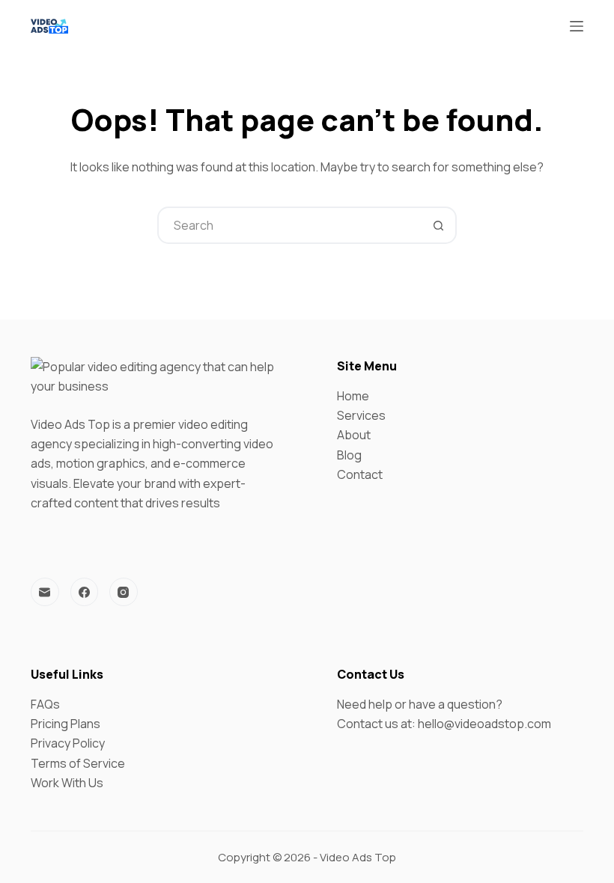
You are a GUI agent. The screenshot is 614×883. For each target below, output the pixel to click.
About (354, 435)
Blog (349, 455)
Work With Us (67, 782)
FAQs (45, 704)
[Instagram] (123, 592)
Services (361, 415)
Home (353, 396)
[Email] (45, 592)
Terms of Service (78, 763)
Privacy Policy (68, 743)
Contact (360, 474)
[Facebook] (84, 592)
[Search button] (438, 225)
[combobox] (290, 225)
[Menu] (576, 26)
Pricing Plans (65, 723)
